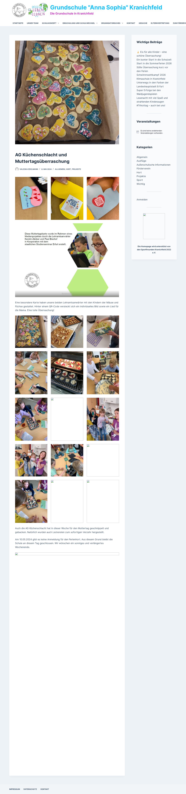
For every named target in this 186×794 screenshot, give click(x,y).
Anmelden (142, 199)
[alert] (154, 131)
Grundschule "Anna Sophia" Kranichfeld (106, 7)
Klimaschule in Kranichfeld (151, 78)
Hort (68, 169)
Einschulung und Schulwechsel (79, 23)
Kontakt (131, 23)
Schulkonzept (49, 23)
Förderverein (143, 168)
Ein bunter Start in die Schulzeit (154, 59)
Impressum (14, 789)
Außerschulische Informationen (153, 164)
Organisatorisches (110, 23)
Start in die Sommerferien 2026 (154, 63)
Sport (140, 179)
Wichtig (141, 183)
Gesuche (143, 23)
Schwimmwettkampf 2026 (151, 74)
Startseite (18, 23)
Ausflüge (141, 160)
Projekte (76, 169)
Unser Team (32, 23)
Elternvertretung (160, 23)
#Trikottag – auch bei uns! (151, 105)
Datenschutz (30, 789)
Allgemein (60, 169)
